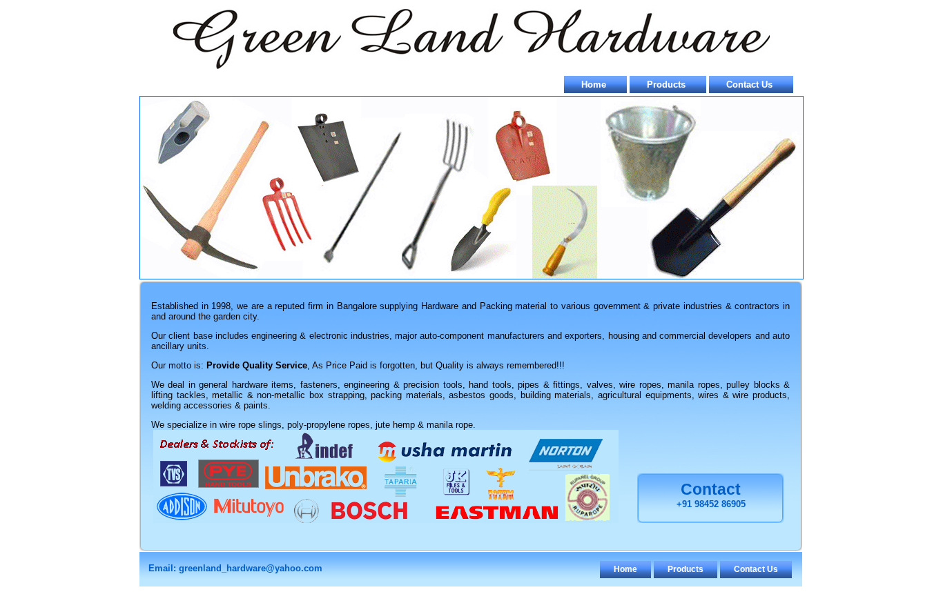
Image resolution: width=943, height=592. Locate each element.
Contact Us (749, 84)
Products (666, 84)
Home (593, 84)
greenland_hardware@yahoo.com (250, 568)
